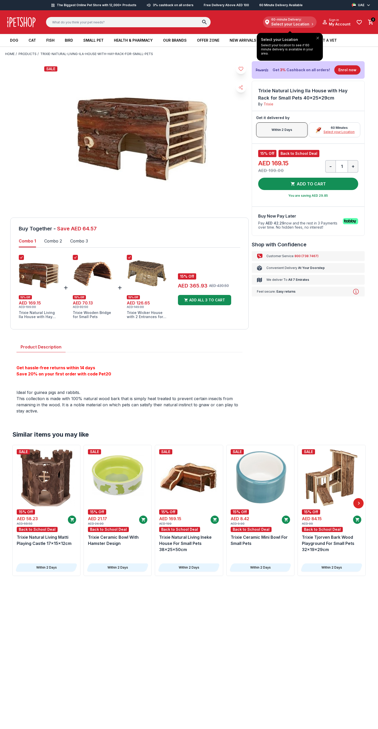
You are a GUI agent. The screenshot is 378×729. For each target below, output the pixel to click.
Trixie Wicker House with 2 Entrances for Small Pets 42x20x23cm (145, 315)
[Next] (358, 503)
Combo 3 (79, 241)
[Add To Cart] (72, 520)
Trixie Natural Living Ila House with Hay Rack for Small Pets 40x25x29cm (37, 315)
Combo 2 (53, 241)
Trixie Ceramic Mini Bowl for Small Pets (259, 540)
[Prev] (19, 503)
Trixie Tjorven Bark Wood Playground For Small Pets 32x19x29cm (328, 543)
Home (10, 54)
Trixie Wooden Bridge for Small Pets (92, 315)
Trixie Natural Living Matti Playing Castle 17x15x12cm (44, 540)
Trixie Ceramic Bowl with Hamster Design (113, 540)
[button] (308, 70)
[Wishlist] (359, 22)
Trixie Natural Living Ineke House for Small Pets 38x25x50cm (185, 543)
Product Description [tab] (41, 346)
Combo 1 (27, 241)
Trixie (268, 104)
